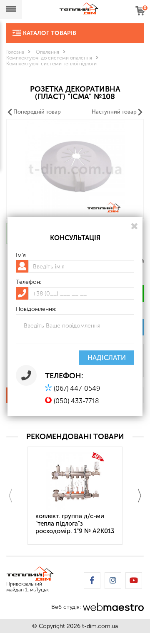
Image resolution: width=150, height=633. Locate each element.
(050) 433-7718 (76, 401)
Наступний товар (114, 112)
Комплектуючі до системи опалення (49, 58)
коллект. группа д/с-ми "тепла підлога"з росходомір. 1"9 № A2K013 (75, 523)
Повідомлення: (36, 309)
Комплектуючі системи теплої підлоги (51, 64)
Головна (15, 52)
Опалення (47, 52)
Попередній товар (37, 112)
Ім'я (21, 255)
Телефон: (28, 282)
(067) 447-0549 (77, 388)
